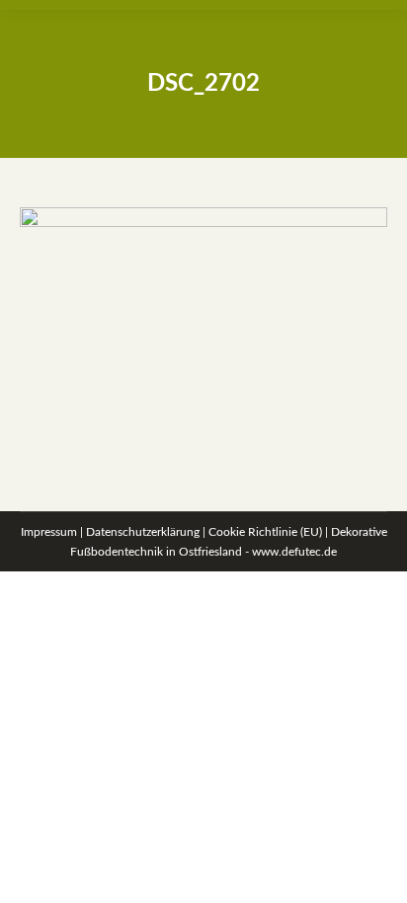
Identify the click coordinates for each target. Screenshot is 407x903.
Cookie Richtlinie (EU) (265, 532)
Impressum (49, 532)
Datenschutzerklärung (143, 532)
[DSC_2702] (203, 329)
